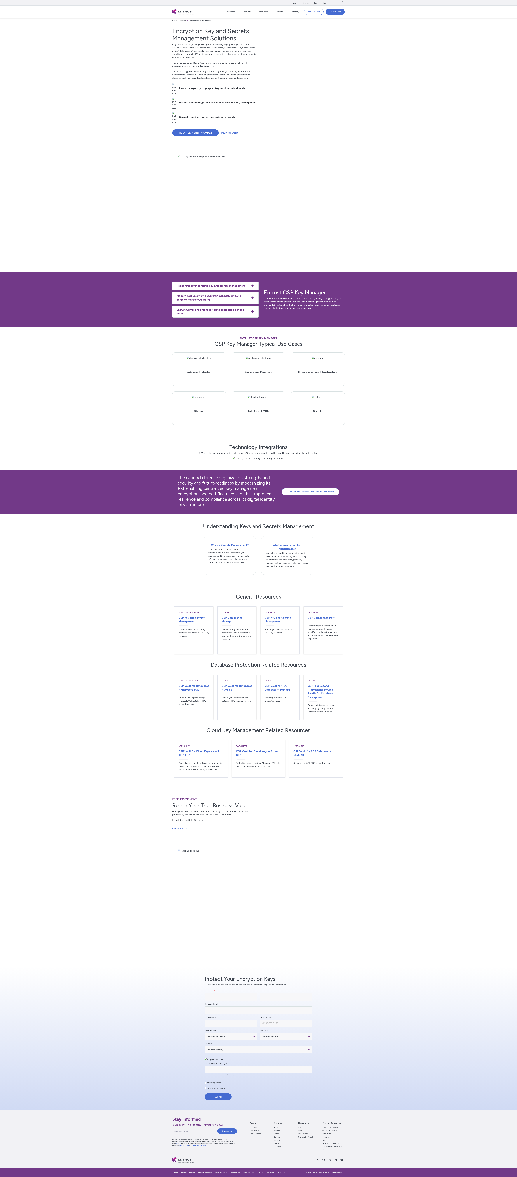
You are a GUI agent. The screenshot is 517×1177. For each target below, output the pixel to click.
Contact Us (254, 1127)
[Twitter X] (317, 1159)
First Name (209, 991)
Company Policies (249, 1173)
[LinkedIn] (335, 1159)
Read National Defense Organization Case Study (310, 491)
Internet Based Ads (205, 1173)
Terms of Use (184, 1145)
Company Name (211, 1017)
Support (277, 1130)
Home (174, 21)
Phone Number (266, 1017)
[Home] (183, 11)
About (276, 1127)
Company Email (211, 1004)
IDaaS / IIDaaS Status (330, 1127)
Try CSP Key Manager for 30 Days (195, 132)
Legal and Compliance (330, 1143)
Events (276, 1143)
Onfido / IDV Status (329, 1130)
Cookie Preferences (266, 1173)
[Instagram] (329, 1159)
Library (324, 1140)
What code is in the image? (216, 1063)
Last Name (264, 991)
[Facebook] (323, 1159)
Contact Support (256, 1130)
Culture (277, 1140)
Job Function (210, 1030)
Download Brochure (231, 132)
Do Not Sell (281, 1173)
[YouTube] (342, 1159)
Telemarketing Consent (216, 1088)
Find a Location (255, 1134)
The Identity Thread (305, 1137)
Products (182, 21)
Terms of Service (221, 1173)
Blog (324, 3)
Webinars (277, 1147)
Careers (277, 1137)
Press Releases (303, 1134)
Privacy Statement (199, 1145)
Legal (176, 1173)
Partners (277, 1134)
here (177, 1144)
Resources (326, 1137)
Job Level (264, 1030)
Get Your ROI (178, 828)
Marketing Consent (214, 1083)
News (300, 1130)
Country (208, 1044)
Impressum (278, 1150)
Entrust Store (327, 1134)
